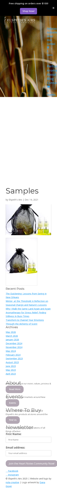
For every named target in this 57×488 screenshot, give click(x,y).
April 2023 (11, 373)
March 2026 (12, 335)
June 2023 (11, 366)
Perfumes (52, 28)
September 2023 (14, 358)
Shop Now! (28, 11)
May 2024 (11, 351)
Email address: (15, 447)
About (50, 36)
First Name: (14, 434)
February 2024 (13, 354)
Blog (49, 39)
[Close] (53, 8)
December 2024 (14, 343)
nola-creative (12, 482)
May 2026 (11, 332)
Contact (51, 43)
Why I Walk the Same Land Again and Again (28, 308)
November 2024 (14, 347)
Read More (14, 389)
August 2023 (12, 362)
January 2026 (12, 339)
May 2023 (11, 369)
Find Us (13, 419)
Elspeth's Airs (15, 199)
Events (12, 402)
